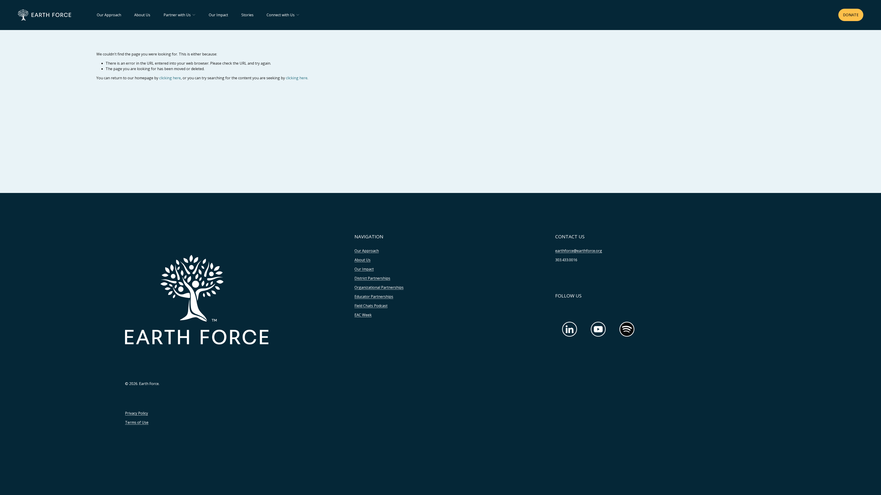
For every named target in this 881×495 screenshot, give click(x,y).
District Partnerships (372, 278)
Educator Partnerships (373, 296)
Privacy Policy (136, 413)
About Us (142, 14)
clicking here (170, 77)
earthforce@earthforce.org (578, 250)
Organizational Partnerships (379, 287)
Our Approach (109, 14)
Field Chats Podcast (371, 305)
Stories (247, 14)
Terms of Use (136, 422)
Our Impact (218, 14)
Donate (851, 14)
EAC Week (363, 314)
